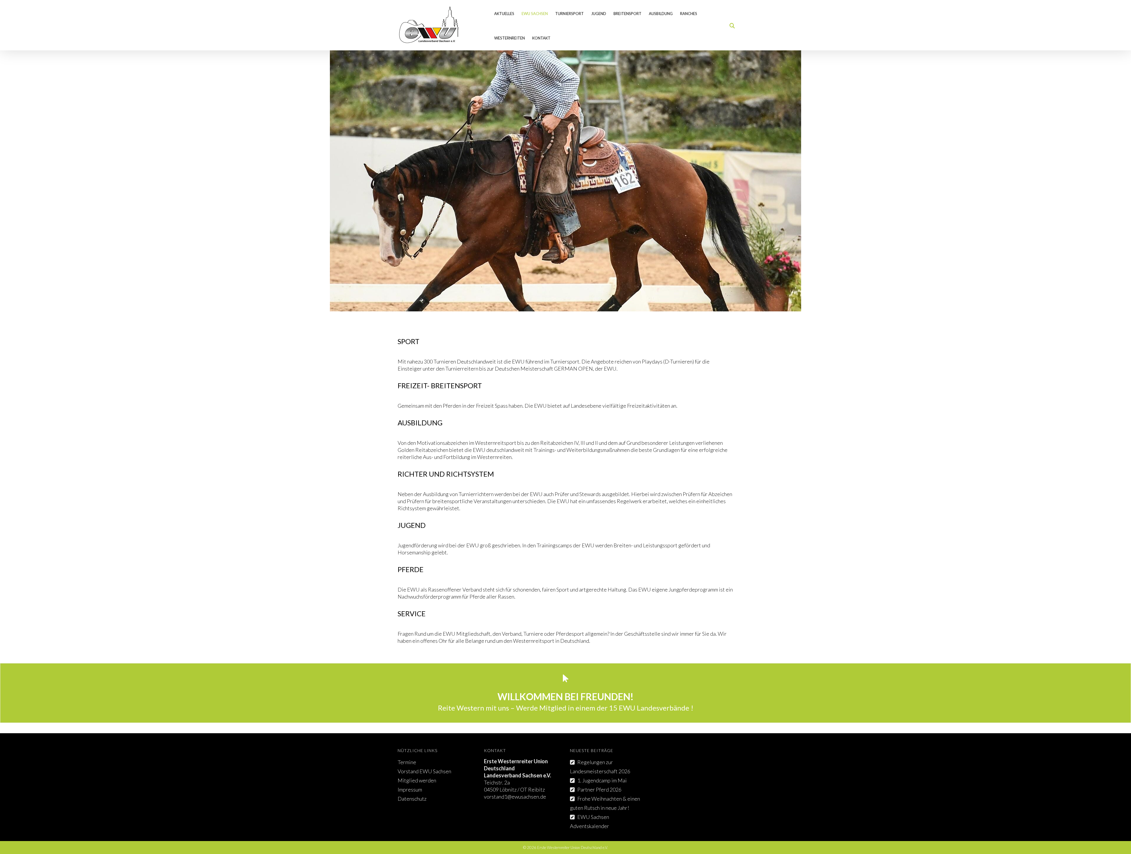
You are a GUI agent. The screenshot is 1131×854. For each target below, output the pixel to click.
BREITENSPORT (627, 13)
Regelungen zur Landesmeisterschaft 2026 (600, 766)
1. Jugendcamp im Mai (602, 780)
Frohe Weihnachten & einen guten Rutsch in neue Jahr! (605, 803)
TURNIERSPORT (569, 13)
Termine (407, 762)
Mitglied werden (417, 780)
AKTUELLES (504, 13)
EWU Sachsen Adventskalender (589, 821)
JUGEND (598, 13)
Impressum (410, 789)
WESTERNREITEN (509, 38)
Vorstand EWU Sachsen (424, 771)
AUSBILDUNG (661, 13)
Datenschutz (412, 798)
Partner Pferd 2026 (599, 789)
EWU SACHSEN (535, 13)
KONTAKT (541, 38)
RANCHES (688, 13)
